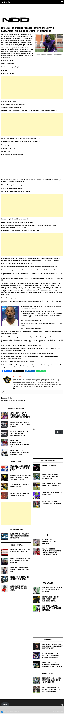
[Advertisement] (32, 87)
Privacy (5, 704)
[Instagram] (3, 392)
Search (35, 429)
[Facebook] (5, 392)
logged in (11, 400)
